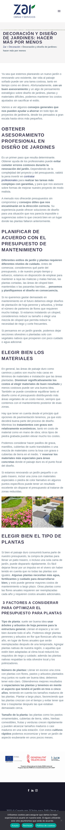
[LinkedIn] (32, 790)
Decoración (14, 46)
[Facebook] (28, 790)
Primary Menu (59, 11)
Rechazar (27, 825)
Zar (4, 46)
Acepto (15, 825)
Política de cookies (46, 825)
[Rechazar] (61, 820)
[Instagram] (36, 790)
